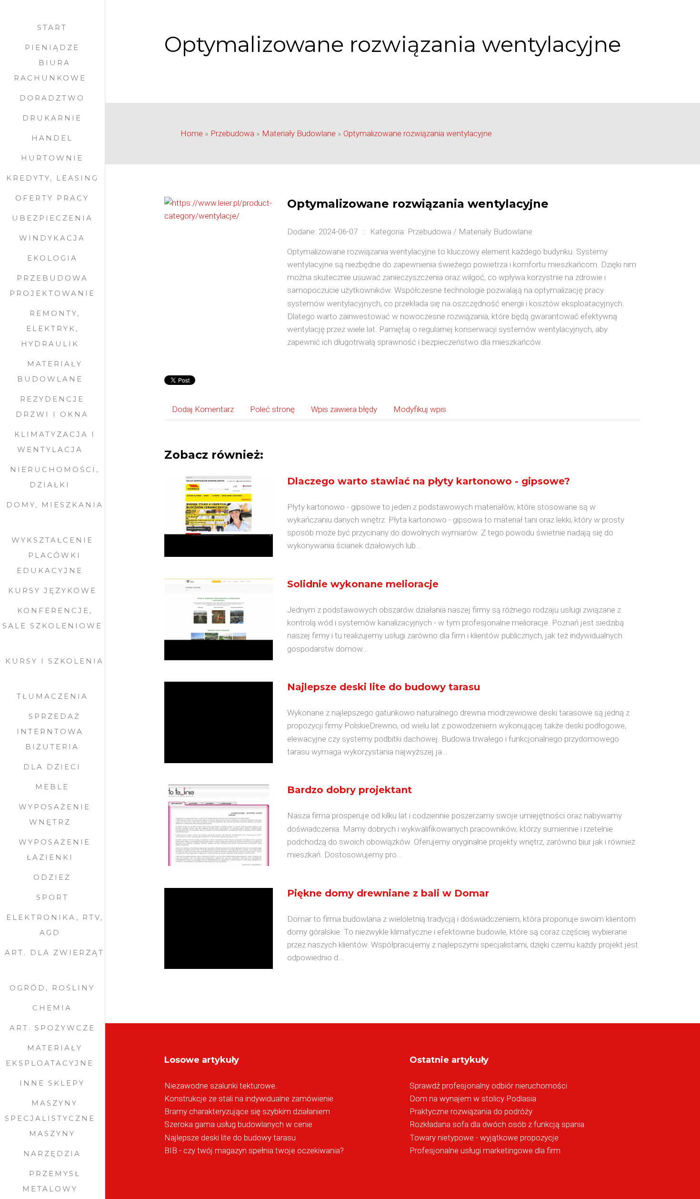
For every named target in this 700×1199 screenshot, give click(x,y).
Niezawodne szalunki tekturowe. (220, 1085)
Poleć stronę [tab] (272, 409)
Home (191, 133)
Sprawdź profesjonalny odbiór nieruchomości (488, 1085)
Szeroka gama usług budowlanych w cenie (238, 1124)
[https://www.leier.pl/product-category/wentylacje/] (218, 208)
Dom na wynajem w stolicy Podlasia (473, 1098)
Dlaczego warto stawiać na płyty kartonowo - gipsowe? (428, 481)
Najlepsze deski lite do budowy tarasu (383, 687)
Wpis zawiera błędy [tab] (344, 409)
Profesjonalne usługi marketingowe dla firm (485, 1150)
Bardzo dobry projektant (349, 790)
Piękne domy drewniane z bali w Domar (388, 893)
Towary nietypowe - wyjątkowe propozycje (484, 1137)
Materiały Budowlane (299, 133)
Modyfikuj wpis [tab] (419, 409)
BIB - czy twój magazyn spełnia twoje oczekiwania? (254, 1150)
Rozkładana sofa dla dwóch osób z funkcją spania (497, 1124)
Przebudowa (232, 133)
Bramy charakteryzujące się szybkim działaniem (247, 1111)
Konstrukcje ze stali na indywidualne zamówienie (248, 1098)
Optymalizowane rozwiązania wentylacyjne (417, 133)
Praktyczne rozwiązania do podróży (471, 1111)
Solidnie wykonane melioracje (363, 584)
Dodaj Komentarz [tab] (203, 409)
